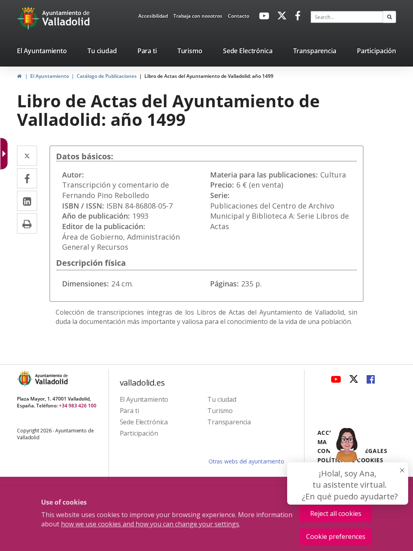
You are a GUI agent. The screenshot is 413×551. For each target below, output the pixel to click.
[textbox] (347, 17)
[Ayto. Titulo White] (66, 18)
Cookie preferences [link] (335, 536)
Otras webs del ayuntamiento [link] (246, 461)
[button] (389, 17)
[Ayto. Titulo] (51, 378)
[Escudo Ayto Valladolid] (25, 378)
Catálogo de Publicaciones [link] (107, 76)
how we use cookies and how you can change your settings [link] (150, 524)
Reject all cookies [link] (335, 513)
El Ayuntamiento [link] (49, 76)
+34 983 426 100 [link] (77, 405)
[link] (153, 17)
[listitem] (42, 52)
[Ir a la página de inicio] (29, 18)
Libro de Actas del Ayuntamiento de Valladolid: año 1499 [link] (208, 76)
